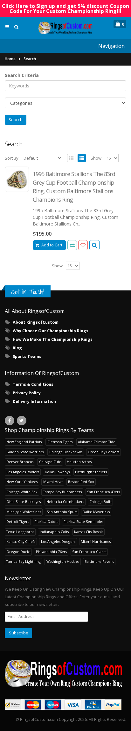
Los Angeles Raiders (22, 471)
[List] (82, 158)
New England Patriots (24, 441)
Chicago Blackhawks (65, 451)
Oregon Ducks (18, 551)
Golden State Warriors (25, 451)
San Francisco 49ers (103, 491)
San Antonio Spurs (62, 511)
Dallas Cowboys (57, 471)
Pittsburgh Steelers (91, 471)
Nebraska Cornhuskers (65, 501)
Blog (17, 348)
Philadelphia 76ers (51, 551)
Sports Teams (27, 356)
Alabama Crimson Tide (96, 441)
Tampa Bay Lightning (23, 561)
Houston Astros (79, 461)
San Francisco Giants (89, 551)
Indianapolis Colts (54, 531)
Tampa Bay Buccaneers (62, 491)
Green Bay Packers (103, 451)
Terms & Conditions (33, 384)
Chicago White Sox (22, 491)
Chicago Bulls (100, 501)
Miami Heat (53, 481)
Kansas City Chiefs (20, 541)
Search (30, 58)
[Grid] (71, 158)
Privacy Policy (27, 393)
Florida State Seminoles (83, 521)
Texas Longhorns (20, 531)
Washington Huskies (62, 561)
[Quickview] (72, 245)
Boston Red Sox (81, 481)
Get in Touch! (27, 292)
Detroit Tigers (17, 521)
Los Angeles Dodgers (58, 541)
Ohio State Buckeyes (23, 501)
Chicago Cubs (50, 461)
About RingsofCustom (36, 322)
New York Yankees (22, 481)
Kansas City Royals (88, 531)
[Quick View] (94, 245)
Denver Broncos (19, 461)
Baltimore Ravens (99, 561)
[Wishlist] (83, 245)
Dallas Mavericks (96, 511)
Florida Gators (46, 521)
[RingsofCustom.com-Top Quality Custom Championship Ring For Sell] (65, 673)
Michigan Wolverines (23, 511)
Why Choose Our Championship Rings (50, 331)
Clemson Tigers (59, 441)
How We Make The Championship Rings (53, 339)
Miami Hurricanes (96, 541)
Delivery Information (34, 401)
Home (10, 58)
